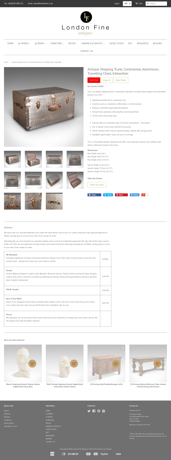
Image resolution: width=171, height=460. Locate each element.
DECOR (72, 43)
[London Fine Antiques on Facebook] (93, 412)
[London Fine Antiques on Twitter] (89, 412)
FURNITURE (56, 43)
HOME (10, 43)
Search (6, 411)
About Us (7, 414)
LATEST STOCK (116, 43)
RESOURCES (142, 43)
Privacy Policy (9, 423)
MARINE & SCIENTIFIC (92, 43)
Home (6, 62)
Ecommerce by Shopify (103, 449)
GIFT (130, 43)
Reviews (7, 417)
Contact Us (8, 420)
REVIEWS (157, 43)
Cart (141, 3)
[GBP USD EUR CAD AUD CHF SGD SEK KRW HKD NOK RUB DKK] (127, 3)
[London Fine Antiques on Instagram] (103, 412)
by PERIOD (23, 43)
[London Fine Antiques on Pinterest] (98, 412)
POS (90, 449)
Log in (116, 3)
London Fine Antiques (80, 449)
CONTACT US (86, 51)
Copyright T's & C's (10, 426)
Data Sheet (121, 80)
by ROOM (39, 43)
